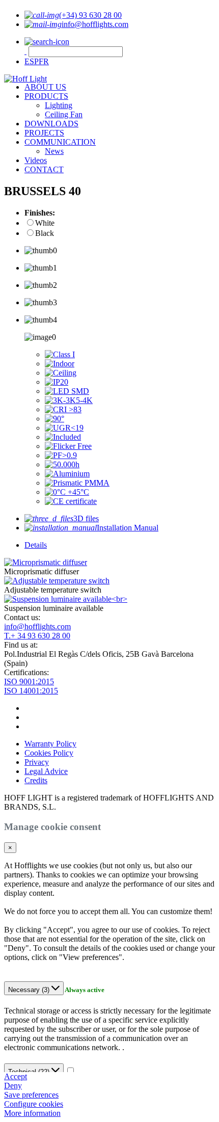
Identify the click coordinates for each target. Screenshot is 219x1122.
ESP (31, 61)
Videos (35, 160)
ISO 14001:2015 (31, 690)
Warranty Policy (50, 743)
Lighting (58, 105)
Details (35, 545)
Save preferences (31, 1094)
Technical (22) (29, 1072)
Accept (15, 1076)
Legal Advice (46, 771)
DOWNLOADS (51, 123)
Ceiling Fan (64, 114)
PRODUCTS (46, 96)
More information (32, 1113)
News (54, 151)
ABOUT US (45, 87)
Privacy (36, 762)
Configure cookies (33, 1104)
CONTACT (44, 169)
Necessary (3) (29, 990)
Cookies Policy (48, 753)
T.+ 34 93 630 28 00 (37, 635)
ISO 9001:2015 (29, 681)
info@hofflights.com (37, 626)
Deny (13, 1085)
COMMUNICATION (60, 142)
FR (44, 61)
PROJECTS (44, 132)
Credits (35, 780)
